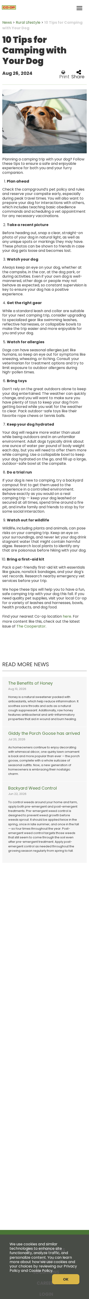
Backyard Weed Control (32, 788)
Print (64, 76)
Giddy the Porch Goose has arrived (44, 733)
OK (65, 1279)
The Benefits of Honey (30, 683)
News (7, 22)
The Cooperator (31, 626)
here (67, 616)
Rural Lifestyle (28, 22)
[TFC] (44, 8)
